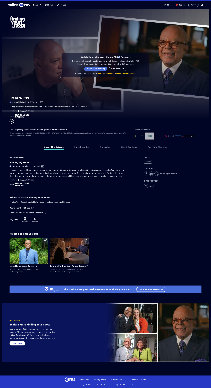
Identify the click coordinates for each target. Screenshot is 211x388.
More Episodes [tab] (81, 147)
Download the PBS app (20, 208)
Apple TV (25, 219)
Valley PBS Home (139, 379)
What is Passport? (117, 69)
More (28, 136)
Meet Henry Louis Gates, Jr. (23, 266)
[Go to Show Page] (108, 22)
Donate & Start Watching (96, 69)
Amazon (35, 219)
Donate (182, 5)
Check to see (110, 73)
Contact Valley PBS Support (126, 73)
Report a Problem (36, 130)
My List (63, 5)
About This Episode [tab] (54, 147)
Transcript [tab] (105, 147)
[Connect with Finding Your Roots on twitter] (156, 174)
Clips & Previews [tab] (128, 147)
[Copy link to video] (151, 186)
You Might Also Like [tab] (157, 147)
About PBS (84, 379)
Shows (50, 5)
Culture (148, 162)
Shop (169, 5)
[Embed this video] (146, 186)
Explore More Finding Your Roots (30, 324)
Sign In (193, 5)
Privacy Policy (100, 379)
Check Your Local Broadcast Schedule (27, 213)
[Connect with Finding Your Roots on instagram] (151, 174)
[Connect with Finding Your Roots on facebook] (146, 174)
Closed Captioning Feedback (56, 130)
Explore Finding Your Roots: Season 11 (69, 266)
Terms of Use (116, 379)
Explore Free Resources (151, 289)
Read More (17, 343)
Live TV (38, 5)
